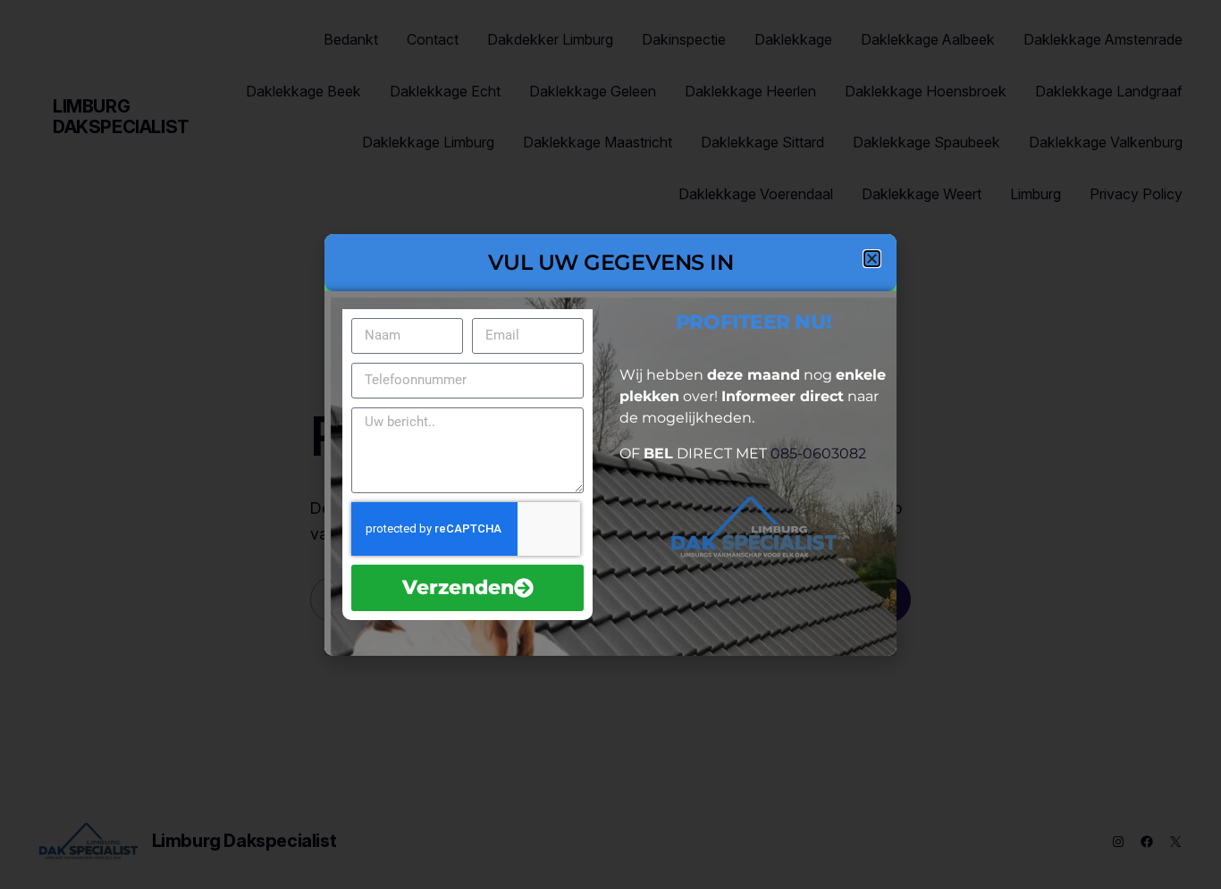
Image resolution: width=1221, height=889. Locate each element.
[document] (610, 444)
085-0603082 (818, 453)
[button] (872, 258)
